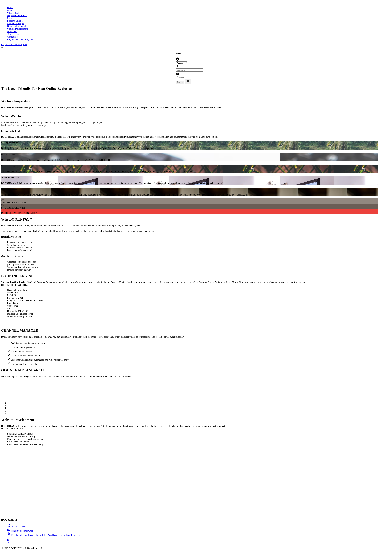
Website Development (17, 28)
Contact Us (12, 36)
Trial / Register (26, 39)
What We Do (13, 13)
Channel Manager (15, 23)
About (10, 10)
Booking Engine (15, 21)
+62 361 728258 (16, 526)
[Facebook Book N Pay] (8, 540)
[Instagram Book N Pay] (8, 543)
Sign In (180, 82)
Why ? (17, 15)
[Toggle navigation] (2, 47)
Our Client (12, 31)
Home (10, 7)
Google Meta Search (16, 26)
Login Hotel (13, 39)
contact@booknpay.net (20, 531)
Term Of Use (13, 34)
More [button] (9, 18)
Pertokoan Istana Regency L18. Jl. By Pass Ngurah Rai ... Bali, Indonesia (43, 535)
